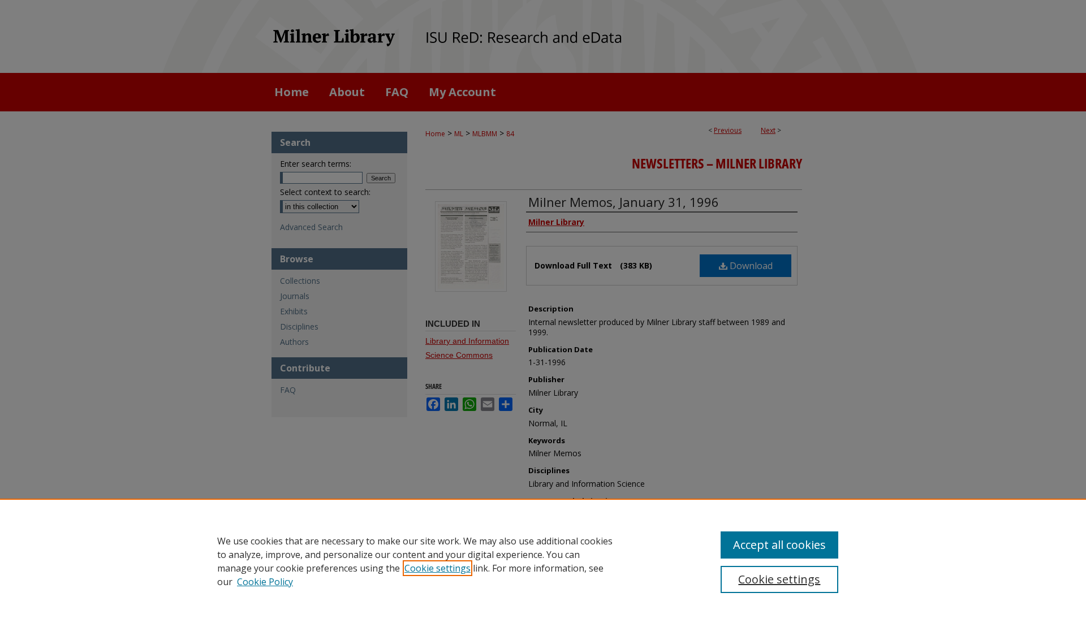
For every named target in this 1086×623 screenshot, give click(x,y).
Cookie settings (437, 568)
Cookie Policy (265, 582)
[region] (543, 561)
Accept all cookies (779, 544)
